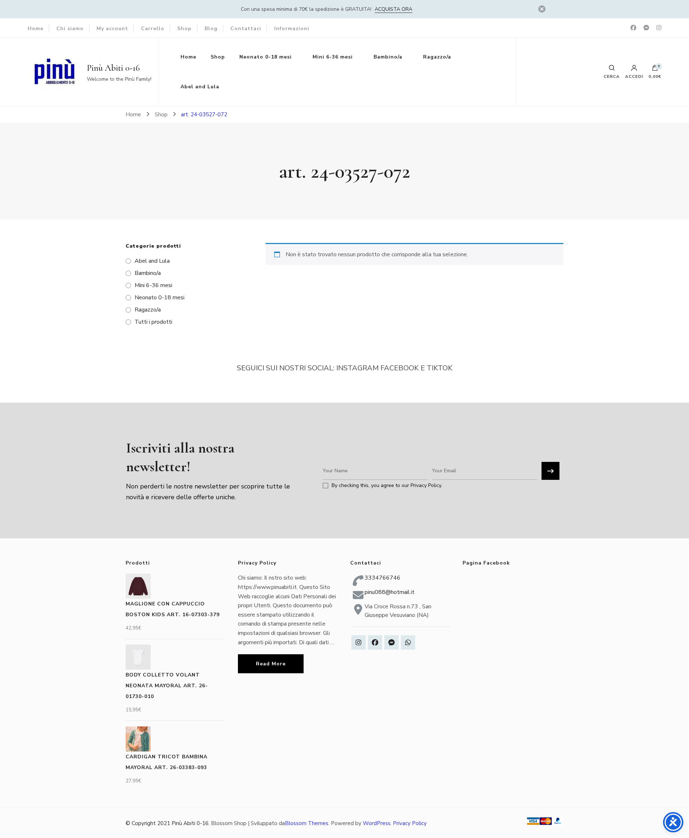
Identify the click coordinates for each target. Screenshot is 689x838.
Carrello (152, 28)
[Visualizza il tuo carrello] (654, 69)
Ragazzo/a (437, 56)
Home (35, 28)
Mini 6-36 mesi (333, 56)
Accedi (634, 76)
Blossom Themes (306, 823)
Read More (271, 663)
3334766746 (382, 578)
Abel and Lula (200, 86)
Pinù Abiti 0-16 (113, 67)
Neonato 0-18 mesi (265, 56)
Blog (211, 28)
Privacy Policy (410, 823)
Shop (184, 28)
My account (112, 28)
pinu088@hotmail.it (389, 592)
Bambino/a (388, 56)
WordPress (376, 823)
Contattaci (245, 28)
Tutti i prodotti (153, 322)
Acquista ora (393, 9)
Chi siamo (70, 28)
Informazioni (291, 28)
